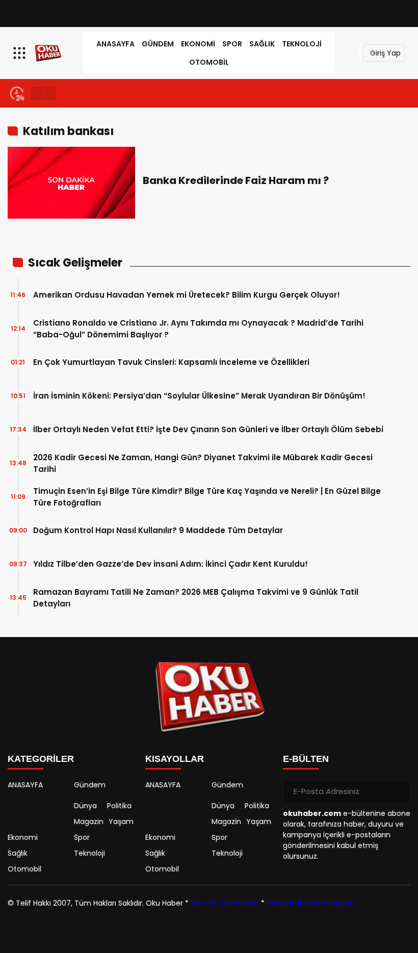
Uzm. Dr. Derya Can (225, 903)
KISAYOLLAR (174, 759)
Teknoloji (302, 44)
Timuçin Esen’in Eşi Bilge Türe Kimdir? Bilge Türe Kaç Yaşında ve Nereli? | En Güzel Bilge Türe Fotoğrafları (207, 497)
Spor (232, 44)
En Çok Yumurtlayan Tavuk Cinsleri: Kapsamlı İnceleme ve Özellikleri (171, 362)
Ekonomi (198, 44)
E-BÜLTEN (306, 759)
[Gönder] (398, 791)
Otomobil (209, 62)
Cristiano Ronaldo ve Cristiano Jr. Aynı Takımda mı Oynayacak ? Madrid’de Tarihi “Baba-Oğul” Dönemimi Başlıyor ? (198, 328)
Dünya (85, 806)
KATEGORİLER (41, 759)
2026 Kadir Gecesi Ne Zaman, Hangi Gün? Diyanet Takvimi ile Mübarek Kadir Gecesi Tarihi (203, 463)
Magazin (88, 821)
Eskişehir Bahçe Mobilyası (310, 903)
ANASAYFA (115, 44)
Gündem (158, 44)
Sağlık (262, 44)
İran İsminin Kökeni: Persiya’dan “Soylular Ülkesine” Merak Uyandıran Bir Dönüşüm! (199, 395)
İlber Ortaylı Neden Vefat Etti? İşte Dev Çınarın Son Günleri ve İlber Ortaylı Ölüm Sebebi (208, 429)
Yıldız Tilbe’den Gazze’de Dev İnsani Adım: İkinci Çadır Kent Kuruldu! (170, 564)
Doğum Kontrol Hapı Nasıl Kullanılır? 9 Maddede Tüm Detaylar (158, 530)
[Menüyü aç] (20, 53)
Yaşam (121, 821)
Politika (119, 806)
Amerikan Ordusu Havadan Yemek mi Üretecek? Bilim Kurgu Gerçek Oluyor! (186, 294)
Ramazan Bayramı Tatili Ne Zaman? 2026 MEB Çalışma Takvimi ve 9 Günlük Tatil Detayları (195, 598)
